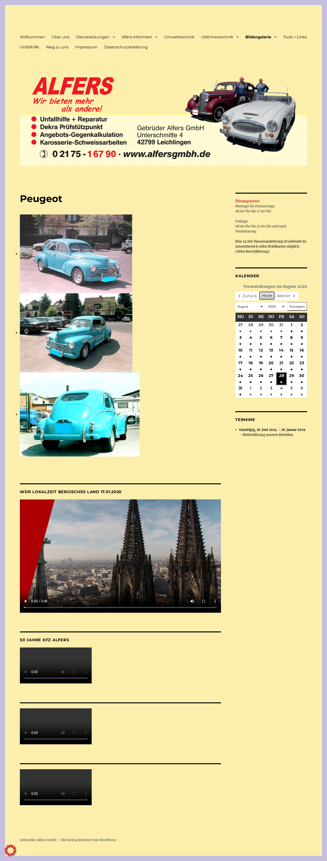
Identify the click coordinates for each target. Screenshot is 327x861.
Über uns (60, 37)
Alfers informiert (137, 37)
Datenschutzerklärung (126, 47)
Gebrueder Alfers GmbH (38, 840)
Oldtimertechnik (217, 37)
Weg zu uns (57, 47)
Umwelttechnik (179, 37)
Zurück (249, 296)
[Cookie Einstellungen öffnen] (10, 854)
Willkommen (32, 37)
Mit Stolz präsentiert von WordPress (88, 840)
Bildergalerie (258, 37)
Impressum (86, 47)
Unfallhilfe (29, 47)
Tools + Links (295, 37)
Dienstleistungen (93, 37)
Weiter (284, 296)
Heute (267, 295)
